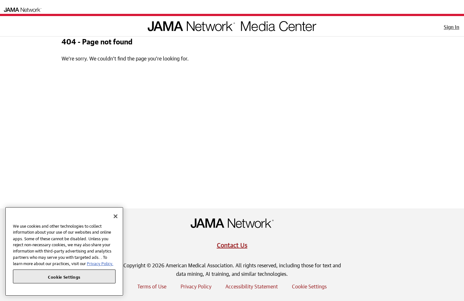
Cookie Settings (309, 285)
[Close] (115, 216)
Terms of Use (151, 285)
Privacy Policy (196, 285)
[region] (64, 251)
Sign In (451, 26)
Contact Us (232, 244)
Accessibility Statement (251, 285)
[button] (9, 25)
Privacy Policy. (100, 263)
